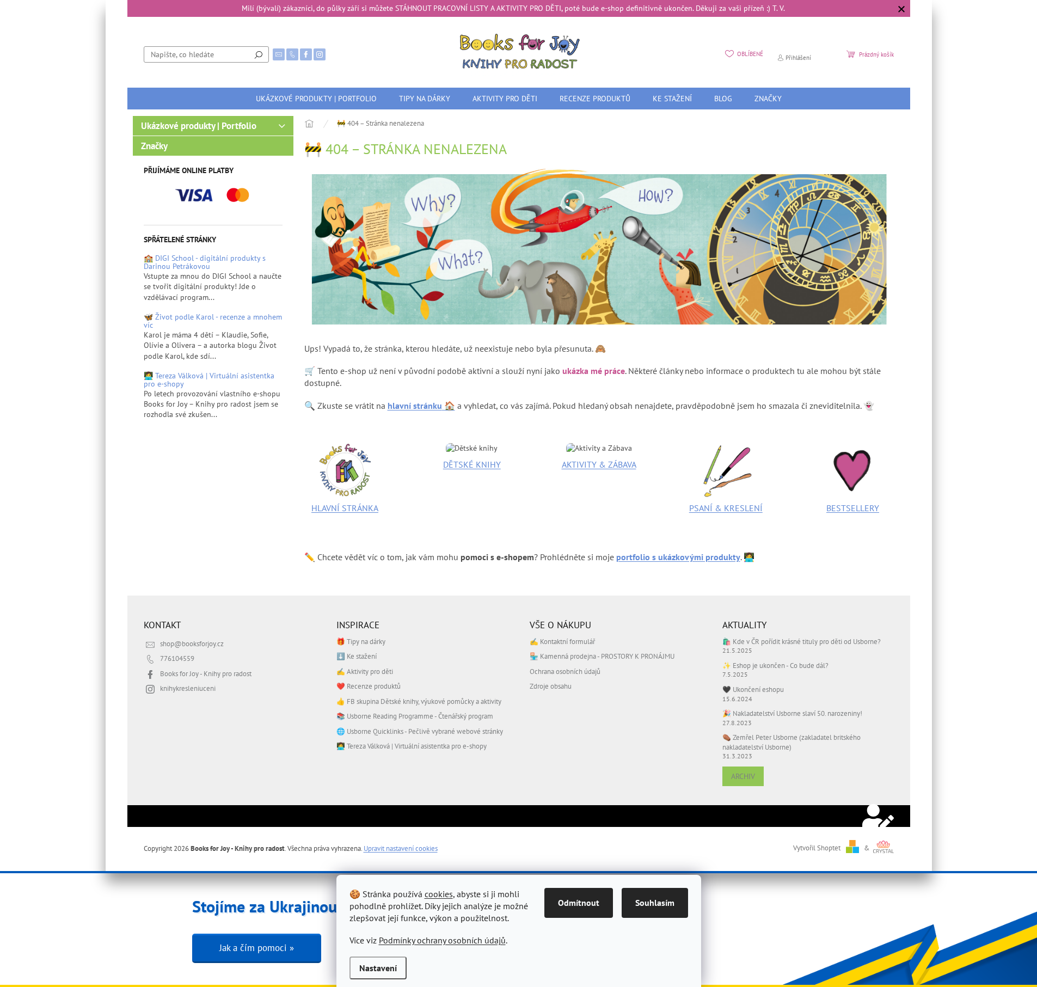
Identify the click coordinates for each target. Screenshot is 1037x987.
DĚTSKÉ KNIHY (472, 464)
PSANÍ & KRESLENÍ (726, 507)
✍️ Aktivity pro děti (364, 671)
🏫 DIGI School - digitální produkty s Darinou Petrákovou (205, 262)
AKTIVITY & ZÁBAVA (599, 464)
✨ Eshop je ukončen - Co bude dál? (775, 665)
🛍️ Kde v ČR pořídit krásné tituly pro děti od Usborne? (801, 641)
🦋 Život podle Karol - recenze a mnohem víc (213, 321)
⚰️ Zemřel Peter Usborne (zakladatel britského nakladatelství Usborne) (791, 742)
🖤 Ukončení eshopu (753, 689)
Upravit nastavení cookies (401, 848)
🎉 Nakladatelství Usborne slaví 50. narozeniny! (792, 713)
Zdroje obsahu (551, 686)
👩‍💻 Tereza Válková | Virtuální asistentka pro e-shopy (209, 380)
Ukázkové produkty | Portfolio (198, 126)
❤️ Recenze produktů (368, 686)
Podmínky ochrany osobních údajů (442, 940)
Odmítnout (578, 902)
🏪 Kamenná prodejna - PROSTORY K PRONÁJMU (602, 656)
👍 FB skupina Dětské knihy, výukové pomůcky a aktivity (418, 701)
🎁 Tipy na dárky (360, 641)
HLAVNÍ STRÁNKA (344, 507)
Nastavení (378, 968)
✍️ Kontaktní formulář (562, 641)
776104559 (177, 658)
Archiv (743, 776)
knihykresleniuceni (188, 688)
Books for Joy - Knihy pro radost (205, 673)
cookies (439, 893)
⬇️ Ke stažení (356, 656)
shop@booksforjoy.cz (192, 643)
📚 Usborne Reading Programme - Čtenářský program (414, 716)
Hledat (258, 54)
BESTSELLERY (852, 507)
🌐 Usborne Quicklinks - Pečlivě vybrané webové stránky (419, 731)
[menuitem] (316, 98)
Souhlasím (654, 902)
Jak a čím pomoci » (256, 948)
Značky (154, 146)
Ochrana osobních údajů (565, 671)
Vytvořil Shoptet (816, 847)
